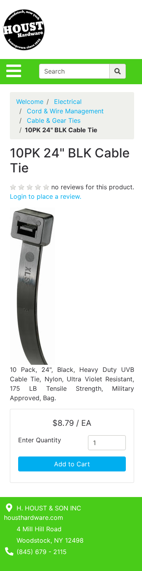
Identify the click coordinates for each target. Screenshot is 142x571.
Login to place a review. (45, 196)
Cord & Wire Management (65, 111)
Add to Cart (72, 464)
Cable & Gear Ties (53, 120)
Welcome (29, 101)
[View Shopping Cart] (111, 29)
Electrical (68, 101)
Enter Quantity (39, 440)
